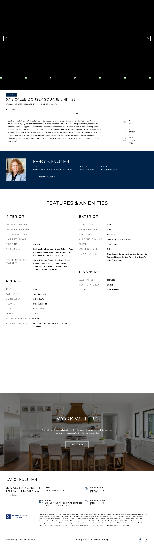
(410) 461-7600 (97, 503)
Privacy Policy (101, 539)
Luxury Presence (26, 539)
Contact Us (77, 444)
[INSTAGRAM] (146, 539)
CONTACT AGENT (47, 177)
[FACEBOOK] (140, 539)
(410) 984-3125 (87, 169)
